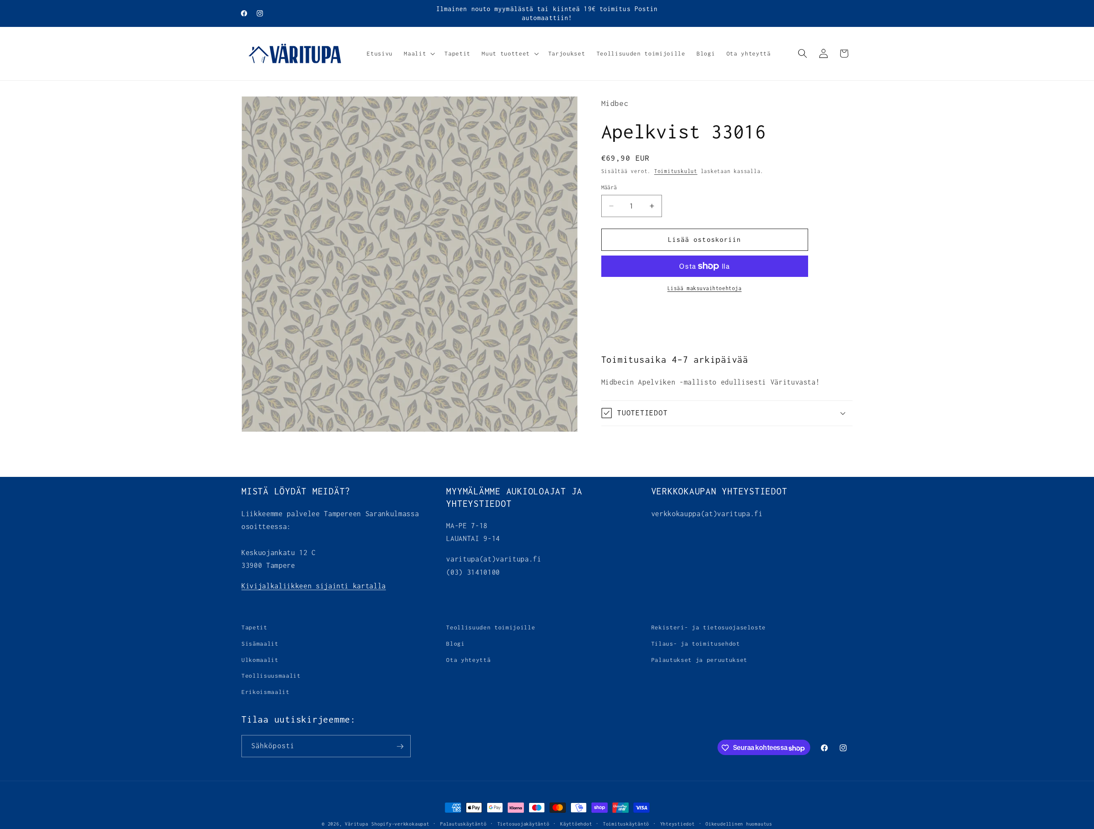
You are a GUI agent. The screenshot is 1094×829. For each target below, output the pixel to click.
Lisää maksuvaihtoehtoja (705, 288)
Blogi (455, 643)
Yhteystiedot (677, 823)
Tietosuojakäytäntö (523, 823)
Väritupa (356, 823)
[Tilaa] (400, 746)
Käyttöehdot (576, 823)
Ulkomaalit (260, 659)
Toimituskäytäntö (626, 823)
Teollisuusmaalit (271, 675)
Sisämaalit (260, 643)
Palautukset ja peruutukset (699, 659)
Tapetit (254, 627)
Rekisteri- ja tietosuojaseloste (708, 627)
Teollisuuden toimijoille (490, 627)
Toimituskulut (675, 171)
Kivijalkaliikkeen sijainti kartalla (313, 586)
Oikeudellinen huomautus (739, 823)
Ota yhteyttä (468, 659)
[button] (418, 53)
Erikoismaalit (265, 691)
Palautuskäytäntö (463, 823)
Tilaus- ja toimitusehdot (695, 643)
